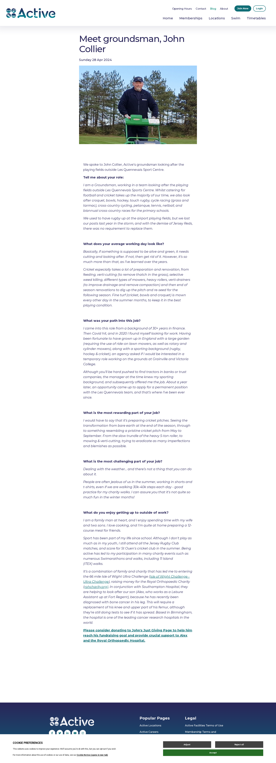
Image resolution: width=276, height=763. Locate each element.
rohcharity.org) (96, 587)
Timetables (256, 18)
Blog (213, 8)
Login (259, 8)
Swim (235, 18)
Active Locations (150, 725)
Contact (201, 8)
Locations (217, 18)
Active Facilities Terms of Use (204, 725)
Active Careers (149, 731)
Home (168, 18)
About (224, 8)
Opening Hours (182, 8)
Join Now (242, 8)
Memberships (190, 18)
